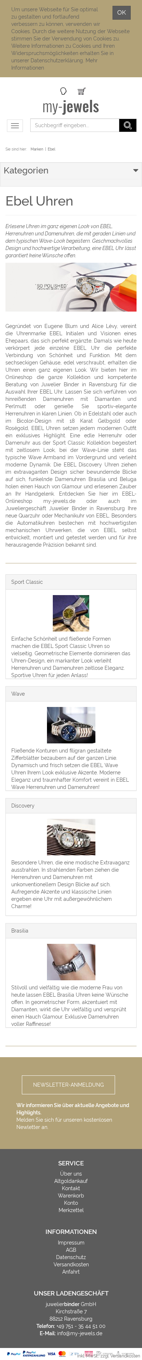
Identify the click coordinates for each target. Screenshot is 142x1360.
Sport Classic (27, 582)
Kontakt (71, 1188)
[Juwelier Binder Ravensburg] (71, 107)
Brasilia (19, 931)
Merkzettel (71, 1210)
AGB (71, 1250)
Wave (18, 694)
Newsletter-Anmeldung (68, 1085)
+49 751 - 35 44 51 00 (81, 1326)
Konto (71, 1203)
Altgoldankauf (71, 1181)
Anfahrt (71, 1272)
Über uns (71, 1174)
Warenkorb (71, 1196)
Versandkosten (71, 1264)
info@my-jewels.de (79, 1333)
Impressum (71, 1243)
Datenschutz (71, 1257)
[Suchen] (128, 125)
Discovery (23, 806)
